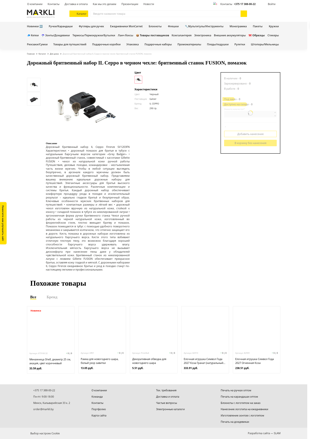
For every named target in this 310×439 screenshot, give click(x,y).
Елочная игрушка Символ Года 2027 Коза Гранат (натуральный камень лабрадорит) (203, 361)
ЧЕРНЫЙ (138, 80)
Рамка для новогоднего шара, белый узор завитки (100, 361)
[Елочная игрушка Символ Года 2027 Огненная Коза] (256, 328)
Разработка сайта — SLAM (264, 433)
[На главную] (40, 14)
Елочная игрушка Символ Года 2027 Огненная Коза (254, 361)
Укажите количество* (234, 109)
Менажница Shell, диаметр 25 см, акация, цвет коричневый (50, 361)
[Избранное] (267, 13)
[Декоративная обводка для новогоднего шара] (153, 328)
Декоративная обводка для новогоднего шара (149, 361)
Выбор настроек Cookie (45, 433)
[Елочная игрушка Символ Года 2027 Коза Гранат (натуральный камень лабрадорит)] (205, 328)
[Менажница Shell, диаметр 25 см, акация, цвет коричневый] (50, 329)
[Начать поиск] (244, 13)
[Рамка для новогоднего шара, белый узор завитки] (102, 328)
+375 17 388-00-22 (245, 4)
